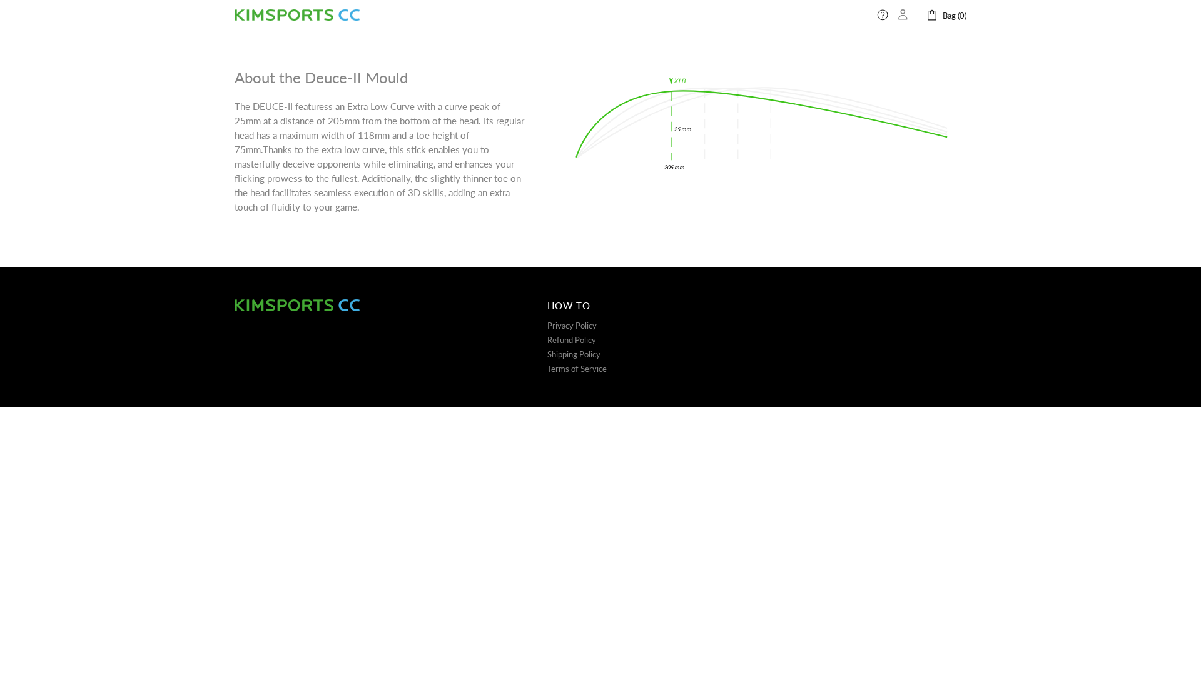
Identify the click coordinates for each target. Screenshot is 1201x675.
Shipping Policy (573, 354)
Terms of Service (577, 369)
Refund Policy (571, 340)
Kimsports (297, 15)
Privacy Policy (572, 326)
